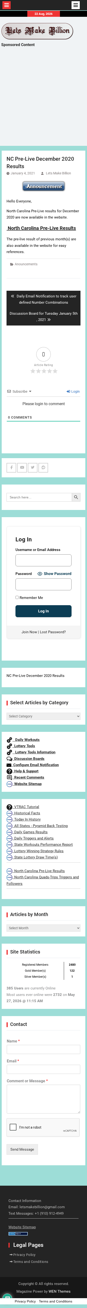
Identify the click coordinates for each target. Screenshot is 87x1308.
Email (13, 1061)
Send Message (22, 1149)
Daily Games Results (30, 832)
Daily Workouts (26, 740)
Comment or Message (27, 1081)
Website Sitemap (27, 784)
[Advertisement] (43, 101)
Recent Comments (28, 777)
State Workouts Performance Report (42, 844)
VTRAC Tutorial (25, 807)
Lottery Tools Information (33, 752)
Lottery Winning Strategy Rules (38, 851)
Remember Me (31, 598)
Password (23, 574)
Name (13, 1041)
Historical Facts (26, 813)
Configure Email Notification (35, 765)
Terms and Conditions (30, 1262)
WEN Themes (60, 1291)
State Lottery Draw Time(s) (35, 857)
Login (75, 391)
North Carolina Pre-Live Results (38, 871)
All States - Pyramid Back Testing (40, 826)
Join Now (29, 632)
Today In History (26, 819)
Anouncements (26, 264)
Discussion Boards (28, 759)
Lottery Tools (23, 746)
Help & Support (25, 771)
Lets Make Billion (58, 173)
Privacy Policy (24, 1255)
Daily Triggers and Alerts (33, 838)
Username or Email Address (37, 550)
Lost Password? (53, 632)
